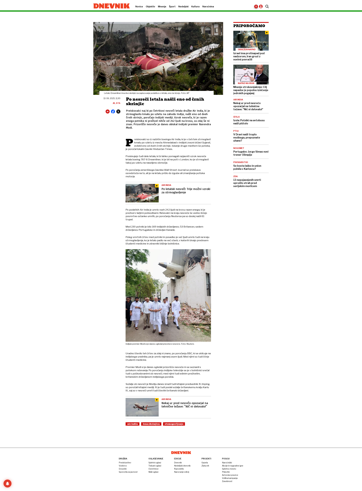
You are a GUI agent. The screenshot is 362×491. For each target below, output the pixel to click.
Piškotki (226, 472)
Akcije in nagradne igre (232, 465)
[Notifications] (7, 483)
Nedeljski (183, 6)
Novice (139, 6)
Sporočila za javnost (128, 472)
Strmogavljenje (174, 424)
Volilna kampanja (230, 478)
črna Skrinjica (151, 424)
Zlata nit (205, 465)
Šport (172, 6)
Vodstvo (123, 465)
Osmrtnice (153, 469)
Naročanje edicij (181, 472)
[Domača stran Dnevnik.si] (110, 6)
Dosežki (123, 469)
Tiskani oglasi (154, 465)
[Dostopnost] (256, 6)
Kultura (195, 6)
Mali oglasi (153, 472)
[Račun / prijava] (261, 6)
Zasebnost (227, 481)
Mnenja (162, 6)
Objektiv (150, 6)
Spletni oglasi (154, 462)
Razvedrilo (179, 469)
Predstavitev (125, 462)
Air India (132, 424)
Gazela (205, 462)
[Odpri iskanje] (266, 6)
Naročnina (208, 6)
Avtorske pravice (230, 475)
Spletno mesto (229, 469)
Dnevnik (178, 462)
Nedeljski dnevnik (182, 465)
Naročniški (227, 462)
